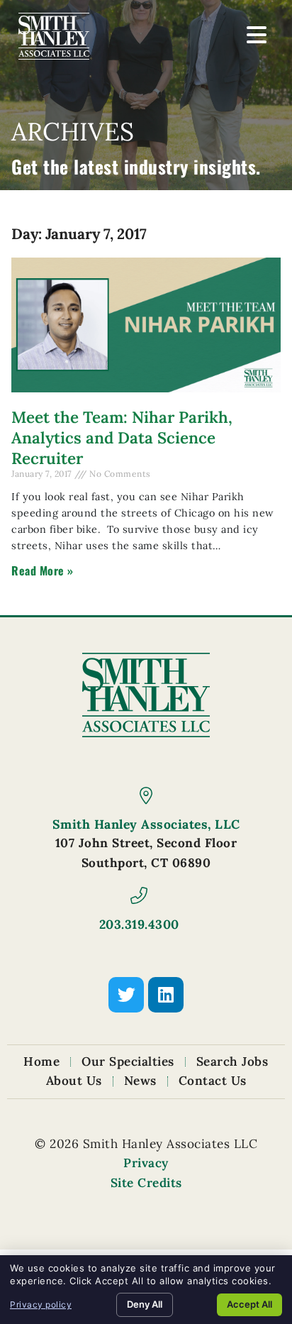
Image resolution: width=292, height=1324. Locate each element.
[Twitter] (126, 995)
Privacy (146, 1163)
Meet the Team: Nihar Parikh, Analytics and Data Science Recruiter (121, 437)
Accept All (249, 1304)
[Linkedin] (166, 995)
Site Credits (146, 1183)
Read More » (42, 570)
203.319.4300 (139, 924)
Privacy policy (41, 1304)
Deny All (144, 1304)
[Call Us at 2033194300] (138, 895)
